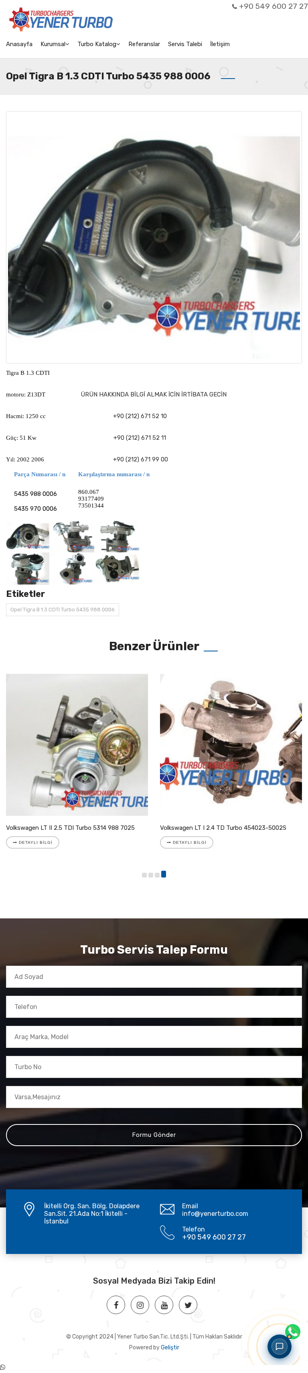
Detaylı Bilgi (35, 842)
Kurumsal (53, 44)
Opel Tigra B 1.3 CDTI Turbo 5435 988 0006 (62, 610)
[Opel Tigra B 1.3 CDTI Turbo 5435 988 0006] (154, 237)
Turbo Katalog (96, 44)
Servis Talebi (185, 44)
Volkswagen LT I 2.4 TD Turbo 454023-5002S (223, 827)
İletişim (220, 44)
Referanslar (144, 44)
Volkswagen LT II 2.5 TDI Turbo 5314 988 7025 (70, 827)
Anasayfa (19, 44)
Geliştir (170, 1347)
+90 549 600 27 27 (273, 6)
